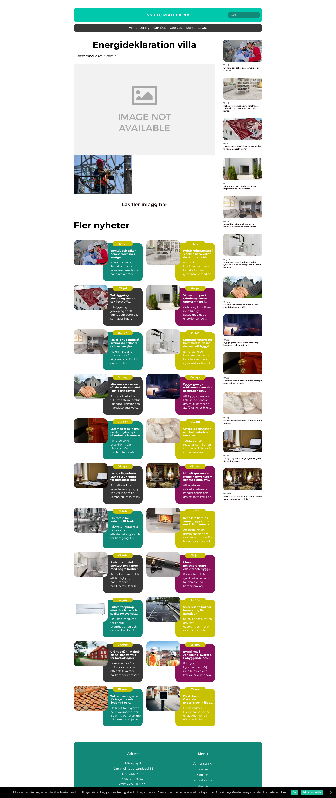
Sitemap (203, 786)
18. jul (195, 243)
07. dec (123, 644)
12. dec (195, 600)
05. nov (195, 689)
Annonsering (139, 28)
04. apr (195, 377)
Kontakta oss (196, 28)
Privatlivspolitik (312, 792)
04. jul (195, 288)
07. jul (123, 288)
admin (111, 56)
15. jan (195, 555)
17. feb (122, 511)
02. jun (122, 333)
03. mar (195, 466)
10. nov (122, 689)
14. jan (122, 600)
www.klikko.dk (137, 784)
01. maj (122, 377)
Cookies (176, 28)
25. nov (195, 644)
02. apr (122, 466)
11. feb (195, 511)
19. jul (122, 243)
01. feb (122, 555)
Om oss (159, 28)
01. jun (195, 333)
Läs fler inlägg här (144, 204)
